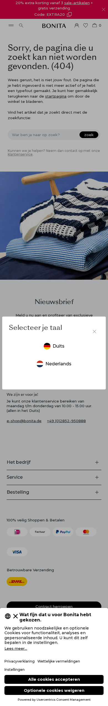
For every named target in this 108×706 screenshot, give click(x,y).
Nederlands (58, 363)
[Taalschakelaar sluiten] (94, 331)
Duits (59, 346)
